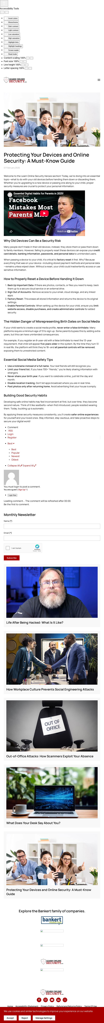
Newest (15, 456)
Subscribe (12, 557)
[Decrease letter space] (26, 68)
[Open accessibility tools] (4, 3)
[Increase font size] (25, 61)
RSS (10, 430)
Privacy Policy (47, 1006)
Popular (15, 452)
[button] (99, 80)
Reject (25, 1018)
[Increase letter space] (30, 68)
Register (12, 437)
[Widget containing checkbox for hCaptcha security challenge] (23, 548)
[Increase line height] (26, 65)
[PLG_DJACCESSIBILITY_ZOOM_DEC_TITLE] (27, 58)
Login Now (12, 495)
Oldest (14, 459)
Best (13, 449)
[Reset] (2, 12)
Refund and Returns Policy (69, 1006)
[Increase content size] (31, 58)
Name (8, 521)
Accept (10, 1018)
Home (10, 1006)
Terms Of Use (90, 1006)
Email (8, 532)
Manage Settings (44, 1018)
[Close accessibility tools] (7, 12)
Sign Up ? (22, 489)
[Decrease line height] (23, 65)
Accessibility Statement (26, 1006)
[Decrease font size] (21, 61)
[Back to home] (15, 80)
